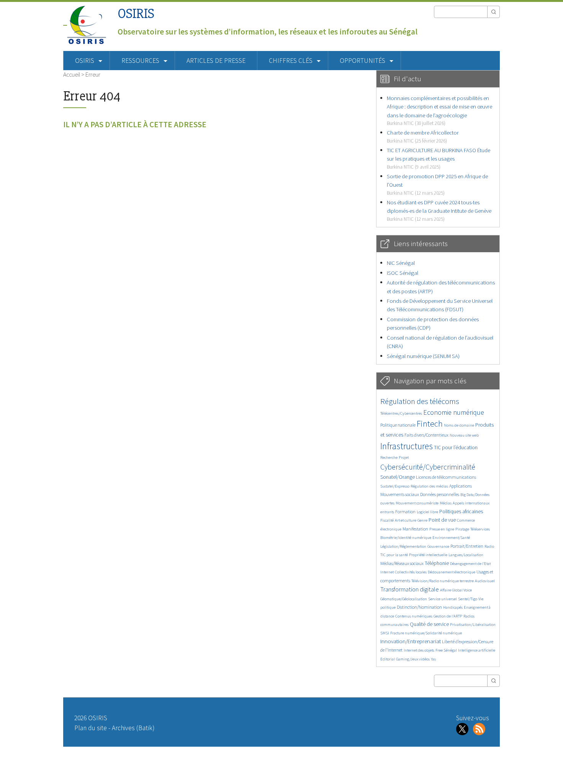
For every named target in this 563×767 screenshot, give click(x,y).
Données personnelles (439, 494)
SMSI (384, 633)
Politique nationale (398, 425)
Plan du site (90, 728)
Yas (433, 659)
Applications (460, 486)
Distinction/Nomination (419, 607)
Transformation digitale (409, 589)
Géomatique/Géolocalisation (403, 598)
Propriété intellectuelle (428, 554)
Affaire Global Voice (456, 590)
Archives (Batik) (133, 728)
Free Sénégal (446, 650)
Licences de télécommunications (446, 477)
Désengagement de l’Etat (470, 563)
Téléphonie (437, 563)
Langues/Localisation (465, 554)
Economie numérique (453, 412)
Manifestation (415, 529)
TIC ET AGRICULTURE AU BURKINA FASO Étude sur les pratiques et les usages (438, 158)
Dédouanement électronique (451, 572)
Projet (404, 457)
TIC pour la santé (394, 554)
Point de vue (442, 520)
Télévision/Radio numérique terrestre (442, 580)
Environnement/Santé (451, 537)
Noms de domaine (459, 425)
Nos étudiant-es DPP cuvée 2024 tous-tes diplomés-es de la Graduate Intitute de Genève (439, 210)
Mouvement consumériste (417, 503)
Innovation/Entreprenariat (410, 641)
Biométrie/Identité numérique (405, 537)
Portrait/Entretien (466, 546)
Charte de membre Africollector (423, 136)
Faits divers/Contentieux (426, 435)
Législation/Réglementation (403, 546)
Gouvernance (438, 546)
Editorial (387, 659)
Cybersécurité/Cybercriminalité (427, 466)
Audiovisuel (485, 580)
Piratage (462, 529)
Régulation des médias (429, 486)
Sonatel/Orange (397, 477)
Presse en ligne (441, 529)
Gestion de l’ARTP (448, 616)
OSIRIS (136, 13)
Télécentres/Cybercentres (401, 413)
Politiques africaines (461, 511)
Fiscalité (387, 520)
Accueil (71, 74)
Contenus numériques (413, 616)
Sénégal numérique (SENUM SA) (423, 356)
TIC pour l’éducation (456, 447)
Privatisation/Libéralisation (473, 624)
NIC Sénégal (401, 262)
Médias (446, 503)
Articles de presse (216, 60)
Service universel (442, 598)
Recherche (389, 457)
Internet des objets (419, 650)
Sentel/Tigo (467, 598)
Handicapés (453, 607)
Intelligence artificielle (476, 650)
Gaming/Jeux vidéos (413, 659)
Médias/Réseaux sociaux (402, 563)
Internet (387, 572)
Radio (489, 546)
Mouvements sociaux (399, 494)
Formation (405, 511)
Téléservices (480, 529)
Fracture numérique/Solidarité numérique (426, 633)
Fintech (430, 423)
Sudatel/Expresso (394, 486)
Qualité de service (429, 624)
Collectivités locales (411, 572)
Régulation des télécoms (419, 401)
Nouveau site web (464, 435)
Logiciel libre (427, 511)
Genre (422, 520)
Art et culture (405, 520)
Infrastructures (406, 446)
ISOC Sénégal (402, 272)
